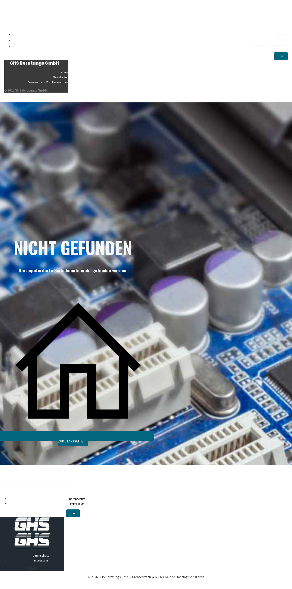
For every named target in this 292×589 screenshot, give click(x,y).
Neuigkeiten (277, 40)
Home (282, 34)
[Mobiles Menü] (281, 56)
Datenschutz (77, 499)
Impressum (77, 504)
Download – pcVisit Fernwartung (261, 46)
